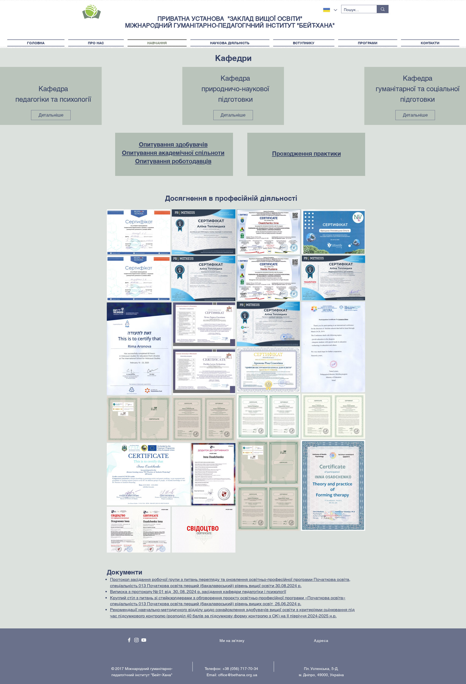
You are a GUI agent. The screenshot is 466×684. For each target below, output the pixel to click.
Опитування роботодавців (173, 161)
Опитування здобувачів (173, 144)
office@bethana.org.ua (237, 675)
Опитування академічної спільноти (173, 152)
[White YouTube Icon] (144, 640)
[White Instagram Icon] (136, 640)
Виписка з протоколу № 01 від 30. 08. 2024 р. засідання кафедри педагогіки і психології (198, 591)
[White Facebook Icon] (129, 640)
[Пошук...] (382, 9)
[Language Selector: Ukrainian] (330, 10)
